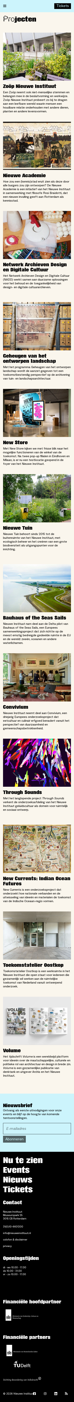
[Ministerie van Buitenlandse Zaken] (22, 1350)
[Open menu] (4, 6)
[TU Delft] (22, 1365)
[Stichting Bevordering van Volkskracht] (22, 1379)
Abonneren (14, 1139)
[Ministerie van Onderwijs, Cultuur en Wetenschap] (22, 1315)
